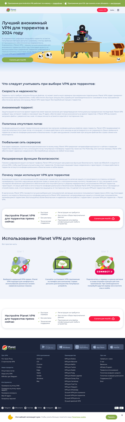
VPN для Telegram (71, 387)
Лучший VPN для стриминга (75, 392)
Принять (111, 417)
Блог (102, 381)
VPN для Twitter (70, 367)
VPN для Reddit (70, 370)
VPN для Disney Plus (72, 378)
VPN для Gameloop (71, 381)
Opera (39, 373)
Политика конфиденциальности (112, 376)
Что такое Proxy (7, 359)
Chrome (39, 364)
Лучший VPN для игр (72, 398)
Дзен (59, 408)
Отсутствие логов (7, 371)
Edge (38, 370)
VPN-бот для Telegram (9, 376)
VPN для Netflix (70, 364)
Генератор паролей (8, 399)
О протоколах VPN (8, 362)
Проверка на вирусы (9, 393)
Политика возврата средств (110, 373)
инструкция (116, 3)
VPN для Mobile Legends (73, 376)
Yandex (39, 376)
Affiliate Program (106, 367)
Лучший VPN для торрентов (75, 395)
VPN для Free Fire (71, 384)
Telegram (7, 408)
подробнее (57, 3)
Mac (38, 381)
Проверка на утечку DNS (10, 386)
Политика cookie (79, 417)
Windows (40, 378)
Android (39, 359)
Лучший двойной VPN (73, 401)
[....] (11, 10)
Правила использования (109, 370)
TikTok (40, 408)
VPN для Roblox (70, 359)
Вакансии (103, 364)
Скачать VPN (102, 10)
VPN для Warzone (71, 362)
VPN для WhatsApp (71, 390)
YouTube (30, 408)
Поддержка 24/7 (106, 378)
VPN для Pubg (70, 373)
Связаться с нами (106, 359)
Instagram (49, 408)
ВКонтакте (19, 408)
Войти (112, 10)
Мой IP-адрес (6, 396)
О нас (102, 362)
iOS (38, 362)
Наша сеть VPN (6, 374)
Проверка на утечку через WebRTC (11, 389)
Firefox (39, 367)
